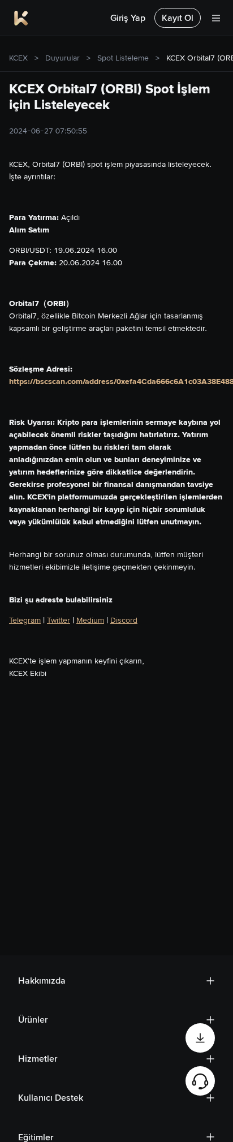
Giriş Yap (127, 18)
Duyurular (62, 58)
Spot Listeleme (123, 58)
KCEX (18, 58)
